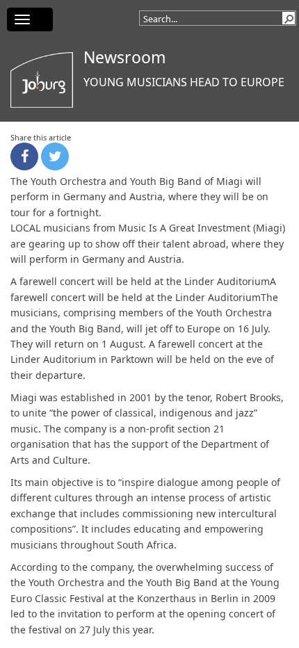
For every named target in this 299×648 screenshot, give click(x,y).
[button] (289, 18)
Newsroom (124, 57)
